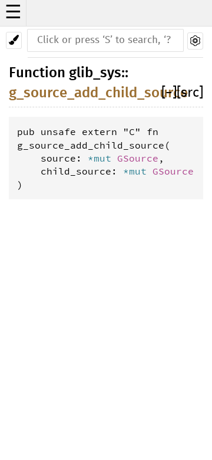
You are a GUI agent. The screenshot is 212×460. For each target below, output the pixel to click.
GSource (137, 158)
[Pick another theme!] (14, 40)
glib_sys (95, 73)
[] (169, 93)
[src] (190, 93)
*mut (102, 158)
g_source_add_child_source (98, 93)
